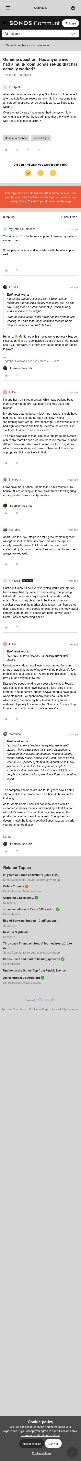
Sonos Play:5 (41, 138)
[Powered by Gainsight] (40, 1001)
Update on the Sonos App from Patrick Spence (34, 970)
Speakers (9, 903)
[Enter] (6, 33)
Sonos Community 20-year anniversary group (31, 880)
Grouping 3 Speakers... (18, 898)
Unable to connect (16, 138)
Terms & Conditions (14, 1009)
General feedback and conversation (28, 45)
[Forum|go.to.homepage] (33, 23)
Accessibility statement (65, 1009)
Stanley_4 (15, 479)
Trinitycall (14, 87)
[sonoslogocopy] (40, 8)
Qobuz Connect (13, 886)
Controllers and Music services (22, 891)
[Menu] (7, 7)
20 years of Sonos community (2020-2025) (31, 875)
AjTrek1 (13, 287)
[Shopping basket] (72, 7)
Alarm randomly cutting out (21, 978)
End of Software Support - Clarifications (30, 920)
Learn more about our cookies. (40, 1435)
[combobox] (40, 33)
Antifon (13, 392)
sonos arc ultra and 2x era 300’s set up (29, 909)
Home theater (11, 914)
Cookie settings (38, 1009)
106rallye (14, 529)
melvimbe (15, 734)
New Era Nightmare (16, 932)
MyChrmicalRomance (22, 229)
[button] (4, 24)
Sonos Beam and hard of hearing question (31, 959)
